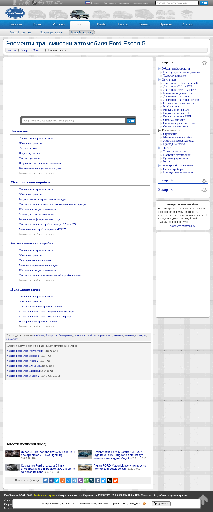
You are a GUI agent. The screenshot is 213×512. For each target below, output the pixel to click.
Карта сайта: (90, 495)
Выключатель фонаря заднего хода (39, 219)
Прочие (166, 24)
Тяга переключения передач (35, 260)
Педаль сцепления (29, 153)
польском (129, 335)
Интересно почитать (69, 495)
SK (132, 495)
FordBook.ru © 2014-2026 (18, 495)
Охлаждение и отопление (179, 103)
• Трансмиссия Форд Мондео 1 (29, 355)
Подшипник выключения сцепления (40, 163)
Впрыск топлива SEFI (177, 116)
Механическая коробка (30, 182)
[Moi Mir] (68, 480)
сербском (92, 335)
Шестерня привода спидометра (37, 209)
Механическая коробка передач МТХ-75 (42, 229)
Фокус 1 (8, 500)
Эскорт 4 (51, 32)
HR (121, 495)
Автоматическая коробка (31, 243)
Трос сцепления (28, 148)
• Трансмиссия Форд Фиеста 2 (29, 360)
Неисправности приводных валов (38, 321)
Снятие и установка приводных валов (41, 306)
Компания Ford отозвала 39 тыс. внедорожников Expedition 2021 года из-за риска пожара (48, 468)
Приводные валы (25, 289)
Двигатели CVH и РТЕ (177, 86)
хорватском (104, 335)
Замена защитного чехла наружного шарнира (45, 316)
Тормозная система (175, 151)
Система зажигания (175, 126)
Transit (144, 24)
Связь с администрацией (174, 495)
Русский (95, 2)
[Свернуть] (204, 62)
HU (137, 495)
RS (116, 495)
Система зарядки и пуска (179, 123)
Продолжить (161, 503)
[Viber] (80, 480)
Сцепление (19, 131)
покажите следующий (183, 226)
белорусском (65, 335)
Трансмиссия (171, 130)
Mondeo (58, 24)
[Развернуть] (204, 180)
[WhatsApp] (86, 480)
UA (112, 495)
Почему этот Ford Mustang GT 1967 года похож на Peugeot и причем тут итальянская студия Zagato (119, 455)
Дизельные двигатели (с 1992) (182, 99)
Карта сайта (110, 2)
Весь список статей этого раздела (36, 173)
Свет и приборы (173, 169)
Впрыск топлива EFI (176, 113)
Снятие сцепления (29, 158)
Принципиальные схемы (178, 172)
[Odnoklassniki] (62, 480)
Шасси (166, 148)
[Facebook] (51, 480)
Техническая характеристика (36, 138)
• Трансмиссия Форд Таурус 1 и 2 (31, 365)
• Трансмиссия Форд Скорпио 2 (30, 370)
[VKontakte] (45, 480)
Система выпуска (174, 119)
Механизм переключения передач (38, 265)
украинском (79, 335)
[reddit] (115, 480)
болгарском (52, 335)
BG (104, 495)
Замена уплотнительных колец (36, 214)
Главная (15, 24)
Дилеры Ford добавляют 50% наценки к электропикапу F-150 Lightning (48, 455)
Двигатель (169, 79)
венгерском (12, 338)
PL (129, 495)
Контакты (124, 2)
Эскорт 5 (82, 32)
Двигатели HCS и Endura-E (180, 83)
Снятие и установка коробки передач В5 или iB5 (47, 224)
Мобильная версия (45, 495)
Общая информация (30, 143)
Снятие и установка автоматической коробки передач (50, 275)
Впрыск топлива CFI (176, 109)
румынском (117, 335)
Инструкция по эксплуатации (182, 72)
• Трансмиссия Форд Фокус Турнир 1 (33, 350)
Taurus (123, 24)
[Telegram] (74, 480)
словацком (140, 335)
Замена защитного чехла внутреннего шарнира (46, 311)
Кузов (167, 161)
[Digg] (109, 480)
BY (108, 495)
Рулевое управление (175, 158)
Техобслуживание (174, 75)
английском (38, 335)
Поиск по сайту (140, 2)
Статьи (187, 24)
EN (100, 495)
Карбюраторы (171, 106)
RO (125, 495)
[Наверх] (203, 499)
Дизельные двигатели (177, 96)
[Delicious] (103, 480)
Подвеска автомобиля (176, 154)
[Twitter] (56, 480)
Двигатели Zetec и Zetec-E (180, 89)
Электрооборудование (177, 165)
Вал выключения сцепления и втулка (40, 168)
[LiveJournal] (91, 480)
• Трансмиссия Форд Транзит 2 (33, 375)
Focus (36, 24)
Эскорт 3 (21, 32)
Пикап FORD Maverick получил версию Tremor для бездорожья (120, 467)
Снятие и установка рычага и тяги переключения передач (52, 204)
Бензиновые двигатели (177, 93)
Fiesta (101, 24)
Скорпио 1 (9, 504)
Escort (80, 24)
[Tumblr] (97, 480)
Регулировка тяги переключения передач (42, 199)
